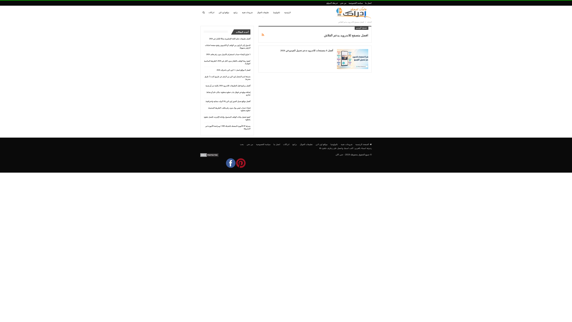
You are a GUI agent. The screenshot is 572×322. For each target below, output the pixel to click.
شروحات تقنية (247, 12)
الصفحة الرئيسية (362, 144)
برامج (236, 12)
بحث (242, 144)
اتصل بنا (368, 3)
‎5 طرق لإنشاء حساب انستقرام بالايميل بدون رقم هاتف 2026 (228, 54)
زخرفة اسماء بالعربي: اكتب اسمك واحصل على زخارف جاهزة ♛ (345, 148)
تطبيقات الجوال (263, 12)
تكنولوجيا (276, 12)
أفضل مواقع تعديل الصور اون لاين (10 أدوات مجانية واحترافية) (228, 101)
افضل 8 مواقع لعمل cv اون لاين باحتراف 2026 (233, 70)
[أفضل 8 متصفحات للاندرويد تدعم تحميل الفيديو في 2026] (352, 59)
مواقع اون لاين (224, 12)
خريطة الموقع (332, 3)
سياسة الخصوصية (356, 3)
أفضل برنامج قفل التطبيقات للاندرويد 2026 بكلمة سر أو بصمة (228, 86)
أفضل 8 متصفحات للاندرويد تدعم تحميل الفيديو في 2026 (306, 50)
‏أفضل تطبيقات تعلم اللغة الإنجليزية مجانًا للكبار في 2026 (229, 39)
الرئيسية (287, 12)
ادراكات (211, 12)
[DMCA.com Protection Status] (209, 155)
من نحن (343, 3)
